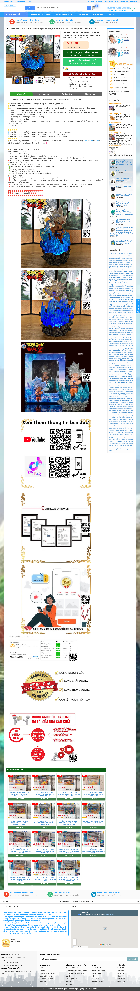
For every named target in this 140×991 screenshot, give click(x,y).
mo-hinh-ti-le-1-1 (116, 395)
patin (123, 410)
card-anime (124, 266)
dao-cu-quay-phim (119, 286)
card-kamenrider (119, 273)
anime (129, 253)
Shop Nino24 (10, 5)
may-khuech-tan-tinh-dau (116, 347)
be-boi (118, 260)
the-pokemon (120, 430)
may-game (125, 345)
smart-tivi (112, 421)
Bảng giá (45, 94)
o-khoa (114, 410)
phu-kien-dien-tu (114, 412)
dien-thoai (120, 294)
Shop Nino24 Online (54, 989)
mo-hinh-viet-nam (124, 397)
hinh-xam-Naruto (120, 317)
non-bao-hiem (113, 408)
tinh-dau (130, 439)
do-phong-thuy (126, 301)
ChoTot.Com (121, 981)
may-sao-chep (120, 349)
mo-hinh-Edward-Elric (114, 362)
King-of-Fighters (118, 327)
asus (115, 257)
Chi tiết (22, 94)
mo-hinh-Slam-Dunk (119, 391)
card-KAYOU (129, 273)
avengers (119, 257)
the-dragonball (112, 427)
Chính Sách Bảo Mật (46, 976)
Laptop (123, 328)
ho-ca (127, 317)
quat (117, 417)
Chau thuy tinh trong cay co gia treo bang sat (124, 195)
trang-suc (119, 441)
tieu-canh (124, 439)
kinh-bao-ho (126, 327)
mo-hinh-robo (126, 387)
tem (122, 425)
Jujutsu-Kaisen (120, 321)
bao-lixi (114, 260)
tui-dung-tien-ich (120, 443)
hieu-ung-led (112, 316)
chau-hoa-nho (113, 283)
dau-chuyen (129, 286)
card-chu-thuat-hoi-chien (121, 267)
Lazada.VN (120, 970)
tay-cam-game (113, 425)
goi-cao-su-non (122, 312)
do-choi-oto (124, 297)
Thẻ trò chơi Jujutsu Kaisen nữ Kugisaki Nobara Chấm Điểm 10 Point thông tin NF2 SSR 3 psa (121, 163)
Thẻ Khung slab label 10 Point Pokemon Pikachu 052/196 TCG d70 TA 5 (124, 241)
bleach (127, 260)
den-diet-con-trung (121, 292)
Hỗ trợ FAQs (70, 981)
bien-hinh (122, 260)
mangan (111, 338)
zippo (110, 450)
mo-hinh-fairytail (125, 362)
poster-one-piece (117, 416)
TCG (119, 425)
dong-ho (111, 305)
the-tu (127, 430)
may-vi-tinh (129, 349)
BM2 (117, 147)
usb (110, 445)
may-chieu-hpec (128, 341)
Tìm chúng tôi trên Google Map (83, 901)
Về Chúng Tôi (44, 968)
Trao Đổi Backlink (122, 2)
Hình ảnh (68, 94)
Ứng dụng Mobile (97, 981)
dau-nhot (121, 288)
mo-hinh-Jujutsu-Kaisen (119, 371)
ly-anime (115, 334)
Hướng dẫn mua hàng (40, 15)
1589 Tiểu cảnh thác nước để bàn (122, 179)
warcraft (124, 447)
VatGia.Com (121, 979)
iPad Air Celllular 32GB (123, 186)
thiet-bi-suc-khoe (128, 436)
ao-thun (124, 255)
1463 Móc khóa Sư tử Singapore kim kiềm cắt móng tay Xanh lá (124, 125)
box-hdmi (120, 262)
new (10, 29)
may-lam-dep (129, 347)
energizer (125, 308)
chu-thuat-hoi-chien (123, 283)
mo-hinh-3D (123, 351)
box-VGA (125, 262)
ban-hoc (118, 258)
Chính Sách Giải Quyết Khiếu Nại (76, 970)
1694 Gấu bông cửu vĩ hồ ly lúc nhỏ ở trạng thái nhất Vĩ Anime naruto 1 (123, 117)
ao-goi (115, 255)
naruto (131, 404)
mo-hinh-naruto (127, 378)
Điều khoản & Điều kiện (47, 973)
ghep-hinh (126, 310)
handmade (121, 314)
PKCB (116, 414)
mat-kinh (116, 338)
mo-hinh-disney (118, 358)
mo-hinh (116, 351)
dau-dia (111, 288)
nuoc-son (122, 408)
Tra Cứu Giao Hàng (64, 15)
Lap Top (113, 329)
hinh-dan (119, 316)
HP (113, 321)
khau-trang (123, 325)
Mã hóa (94, 976)
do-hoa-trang (117, 301)
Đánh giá (91, 94)
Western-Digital (114, 449)
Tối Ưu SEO (95, 979)
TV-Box (131, 443)
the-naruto (119, 428)
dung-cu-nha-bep (120, 305)
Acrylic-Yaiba (120, 253)
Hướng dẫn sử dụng (98, 970)
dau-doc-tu (116, 288)
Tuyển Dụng (83, 15)
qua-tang (112, 418)
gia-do (131, 310)
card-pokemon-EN (122, 279)
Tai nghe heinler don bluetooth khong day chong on (123, 221)
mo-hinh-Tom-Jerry (125, 395)
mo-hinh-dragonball (125, 360)
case (127, 281)
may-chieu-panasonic (115, 343)
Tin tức (5, 901)
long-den (127, 332)
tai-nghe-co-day (125, 421)
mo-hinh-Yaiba (121, 398)
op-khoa (119, 410)
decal (127, 290)
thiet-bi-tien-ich (128, 438)
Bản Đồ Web (98, 15)
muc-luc (114, 404)
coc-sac (115, 285)
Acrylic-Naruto (112, 253)
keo (115, 323)
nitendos (130, 406)
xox (124, 449)
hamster (115, 314)
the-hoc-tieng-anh (123, 427)
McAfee (111, 351)
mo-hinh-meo (118, 378)
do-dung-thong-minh (126, 299)
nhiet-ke (125, 406)
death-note (122, 290)
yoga (127, 449)
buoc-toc (130, 262)
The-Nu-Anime (126, 428)
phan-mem (129, 410)
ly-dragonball (122, 334)
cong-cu (125, 285)
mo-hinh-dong (126, 358)
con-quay (120, 285)
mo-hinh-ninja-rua (113, 380)
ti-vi (120, 439)
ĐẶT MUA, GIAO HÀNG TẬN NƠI (84, 53)
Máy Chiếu (126, 338)
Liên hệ (99, 2)
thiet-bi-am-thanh (119, 432)
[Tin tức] (138, 901)
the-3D (131, 425)
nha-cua (116, 406)
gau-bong (120, 310)
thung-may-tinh (113, 439)
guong (129, 312)
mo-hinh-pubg (118, 387)
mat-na (121, 338)
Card (118, 266)
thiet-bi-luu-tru (116, 436)
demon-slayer (112, 292)
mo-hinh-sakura (122, 389)
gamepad (114, 310)
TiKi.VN (119, 976)
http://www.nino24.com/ (89, 989)
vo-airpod (126, 445)
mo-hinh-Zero (117, 400)
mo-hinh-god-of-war (120, 365)
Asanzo (111, 257)
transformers (112, 443)
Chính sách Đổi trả (72, 968)
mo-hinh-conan (128, 354)
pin (126, 412)
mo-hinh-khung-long (123, 373)
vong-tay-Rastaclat (116, 447)
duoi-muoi (111, 308)
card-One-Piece (113, 275)
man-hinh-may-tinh (128, 336)
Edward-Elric (118, 308)
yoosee (131, 449)
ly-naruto (128, 334)
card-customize (128, 268)
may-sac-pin (112, 349)
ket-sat (117, 325)
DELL (131, 290)
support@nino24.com (16, 965)
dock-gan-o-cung (128, 303)
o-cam (127, 408)
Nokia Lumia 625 (121, 171)
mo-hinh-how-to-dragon (121, 369)
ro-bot (123, 417)
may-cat (127, 339)
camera (124, 264)
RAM (120, 417)
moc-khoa (125, 400)
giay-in (110, 312)
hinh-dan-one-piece (128, 316)
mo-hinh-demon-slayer (121, 356)
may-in (131, 345)
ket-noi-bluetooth (122, 323)
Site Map (43, 981)
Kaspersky (128, 321)
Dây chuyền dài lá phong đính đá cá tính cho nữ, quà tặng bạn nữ (124, 203)
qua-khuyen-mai (128, 416)
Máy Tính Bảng (119, 339)
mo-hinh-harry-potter (123, 367)
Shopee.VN (120, 973)
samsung (115, 419)
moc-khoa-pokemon (121, 402)
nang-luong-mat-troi (123, 404)
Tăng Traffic (109, 2)
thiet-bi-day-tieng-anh (118, 434)
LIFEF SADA (115, 330)
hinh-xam (111, 317)
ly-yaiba (118, 336)
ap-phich (130, 255)
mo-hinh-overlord (122, 384)
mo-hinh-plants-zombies (119, 386)
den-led (130, 292)
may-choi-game (126, 343)
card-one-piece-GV (127, 275)
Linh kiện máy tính (125, 330)
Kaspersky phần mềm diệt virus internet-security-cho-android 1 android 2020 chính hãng (124, 212)
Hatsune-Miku (129, 314)
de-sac (117, 290)
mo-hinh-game (125, 364)
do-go (110, 301)
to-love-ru (111, 441)
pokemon (121, 414)
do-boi (114, 295)
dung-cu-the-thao (117, 306)
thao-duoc (125, 425)
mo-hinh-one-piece (121, 382)
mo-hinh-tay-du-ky (118, 393)
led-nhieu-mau (129, 328)
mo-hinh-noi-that (124, 380)
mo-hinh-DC (112, 356)
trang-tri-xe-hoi (128, 441)
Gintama (115, 312)
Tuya (127, 443)
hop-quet (127, 319)
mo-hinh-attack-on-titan (119, 352)
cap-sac (114, 266)
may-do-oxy (118, 345)
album (125, 253)
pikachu (123, 412)
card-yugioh (121, 281)
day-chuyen (127, 288)
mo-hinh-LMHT (113, 376)
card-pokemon (114, 277)
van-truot (113, 445)
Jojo (115, 321)
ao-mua (119, 255)
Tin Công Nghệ (96, 973)
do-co (116, 299)
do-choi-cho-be (122, 296)
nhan (120, 406)
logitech (122, 332)
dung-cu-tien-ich (128, 306)
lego (110, 330)
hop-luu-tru (120, 319)
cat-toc (131, 281)
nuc (118, 408)
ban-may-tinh (126, 258)
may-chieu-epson (118, 341)
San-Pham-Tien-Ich (126, 419)
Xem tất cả (65, 901)
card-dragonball (118, 271)
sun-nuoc (117, 421)
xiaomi (121, 449)
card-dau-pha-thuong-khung (117, 270)
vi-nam (120, 445)
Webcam (130, 447)
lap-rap (118, 328)
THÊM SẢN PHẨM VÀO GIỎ (83, 61)
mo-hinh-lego (129, 375)
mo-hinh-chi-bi (118, 354)
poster (127, 414)
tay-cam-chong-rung (127, 423)
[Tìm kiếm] (89, 8)
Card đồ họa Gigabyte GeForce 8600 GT (123, 106)
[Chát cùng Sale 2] (126, 40)
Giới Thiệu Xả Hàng (72, 979)
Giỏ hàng (134, 2)
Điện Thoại (112, 294)
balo (114, 258)
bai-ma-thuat (126, 257)
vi (117, 445)
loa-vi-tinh (117, 332)
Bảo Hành (69, 984)
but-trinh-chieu (117, 264)
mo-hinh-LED (120, 375)
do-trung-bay (119, 303)
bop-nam (114, 262)
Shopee (91, 2)
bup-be (110, 264)
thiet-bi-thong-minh (115, 438)
